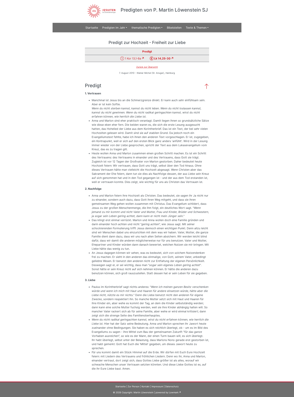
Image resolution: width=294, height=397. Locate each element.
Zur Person (134, 386)
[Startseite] (101, 9)
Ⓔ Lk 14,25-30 (160, 58)
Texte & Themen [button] (196, 27)
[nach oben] (206, 86)
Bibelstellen (174, 27)
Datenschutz (172, 386)
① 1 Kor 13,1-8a (130, 58)
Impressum (157, 386)
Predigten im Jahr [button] (113, 27)
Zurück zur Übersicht (147, 67)
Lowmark (173, 392)
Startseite (91, 27)
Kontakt (146, 386)
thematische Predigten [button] (146, 27)
